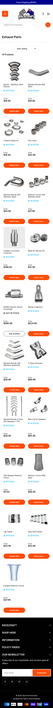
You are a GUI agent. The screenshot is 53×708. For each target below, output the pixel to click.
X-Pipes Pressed (35, 363)
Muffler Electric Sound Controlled (13, 308)
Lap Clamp (8, 532)
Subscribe (41, 673)
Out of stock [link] (14, 334)
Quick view (14, 111)
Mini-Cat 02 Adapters (37, 419)
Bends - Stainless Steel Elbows (13, 85)
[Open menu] (5, 14)
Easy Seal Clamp (35, 532)
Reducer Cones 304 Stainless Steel (36, 196)
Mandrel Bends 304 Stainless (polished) (12, 364)
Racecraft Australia (29, 695)
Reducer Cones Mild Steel (36, 476)
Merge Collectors (35, 307)
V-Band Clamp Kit (11, 140)
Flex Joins (32, 140)
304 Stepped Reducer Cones (13, 476)
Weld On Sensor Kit (36, 251)
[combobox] (26, 25)
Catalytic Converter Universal (12, 252)
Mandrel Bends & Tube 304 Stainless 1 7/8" (13, 420)
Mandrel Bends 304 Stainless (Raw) (12, 196)
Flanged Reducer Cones (14, 586)
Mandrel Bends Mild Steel (36, 85)
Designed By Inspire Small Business (26, 699)
